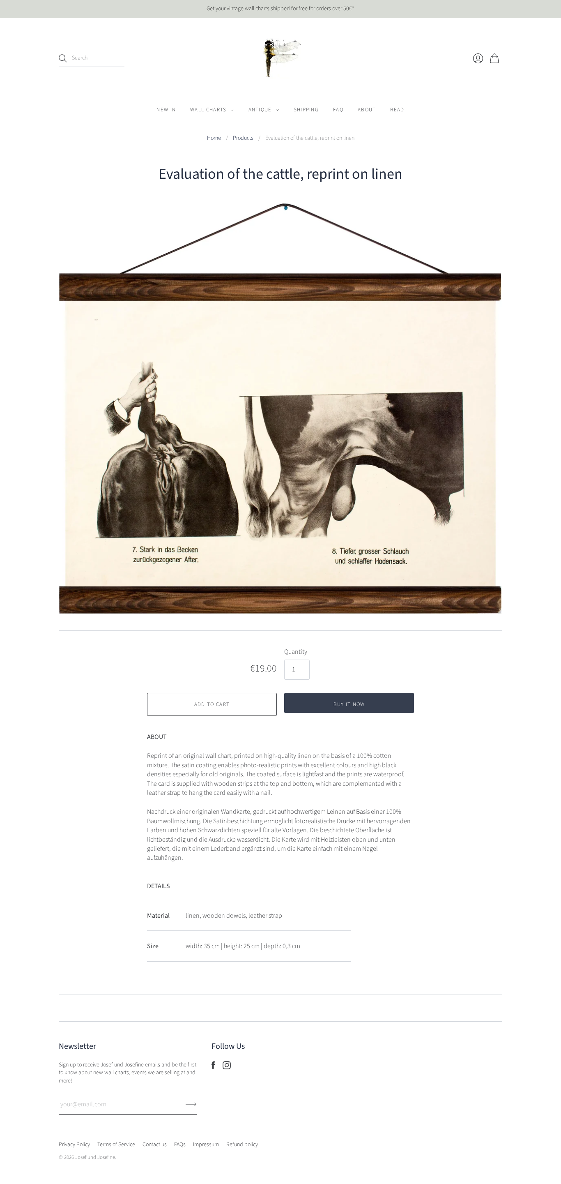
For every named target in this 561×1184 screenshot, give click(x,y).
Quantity (295, 651)
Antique (260, 109)
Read (397, 109)
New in (166, 109)
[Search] (63, 58)
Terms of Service (116, 1144)
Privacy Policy (74, 1144)
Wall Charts (208, 109)
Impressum (206, 1144)
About (367, 109)
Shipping (306, 109)
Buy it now (349, 704)
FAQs (180, 1144)
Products (243, 138)
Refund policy (242, 1144)
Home (214, 138)
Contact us (155, 1144)
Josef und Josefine (95, 1157)
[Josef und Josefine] (280, 58)
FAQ (338, 109)
